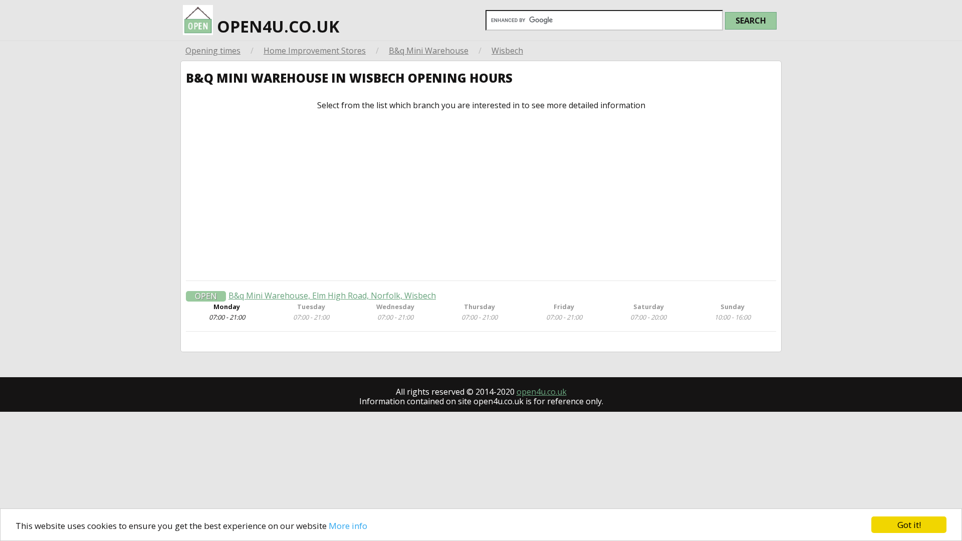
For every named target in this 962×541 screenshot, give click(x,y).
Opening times (213, 50)
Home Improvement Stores (315, 50)
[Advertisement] (481, 195)
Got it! (909, 524)
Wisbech (507, 50)
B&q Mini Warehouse (428, 50)
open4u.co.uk (276, 26)
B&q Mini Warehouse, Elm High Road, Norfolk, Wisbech (332, 296)
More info (348, 525)
